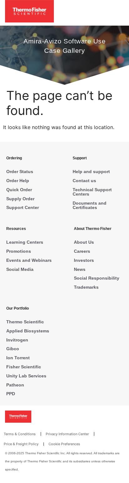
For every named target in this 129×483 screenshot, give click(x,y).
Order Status (19, 171)
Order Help (17, 180)
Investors (84, 260)
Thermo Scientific (25, 321)
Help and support (91, 171)
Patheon (15, 384)
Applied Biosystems (27, 330)
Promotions (18, 251)
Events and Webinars (29, 260)
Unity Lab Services (26, 375)
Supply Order (20, 198)
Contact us (84, 180)
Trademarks (86, 287)
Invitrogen (17, 339)
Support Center (22, 207)
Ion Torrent (18, 357)
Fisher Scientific (23, 366)
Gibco (12, 348)
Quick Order (19, 189)
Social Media (20, 269)
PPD (10, 393)
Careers (82, 251)
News (79, 269)
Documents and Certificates (89, 205)
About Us (84, 242)
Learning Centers (24, 242)
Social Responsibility (96, 278)
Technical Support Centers (92, 192)
